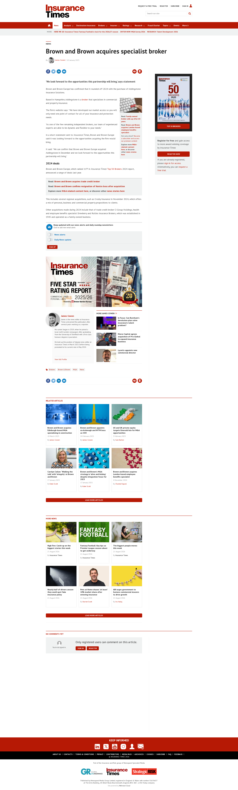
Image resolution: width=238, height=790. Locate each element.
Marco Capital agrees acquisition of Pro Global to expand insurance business (129, 338)
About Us (57, 754)
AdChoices (139, 754)
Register (164, 6)
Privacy (100, 754)
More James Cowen (105, 313)
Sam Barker (119, 440)
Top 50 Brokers (114, 168)
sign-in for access (172, 163)
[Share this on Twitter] (53, 71)
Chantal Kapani (121, 484)
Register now (173, 154)
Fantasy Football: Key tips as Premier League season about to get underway (93, 548)
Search (190, 14)
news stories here (116, 191)
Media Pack (127, 754)
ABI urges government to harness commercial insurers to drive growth (126, 592)
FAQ (169, 754)
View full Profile (61, 359)
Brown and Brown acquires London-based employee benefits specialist (125, 474)
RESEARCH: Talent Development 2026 (162, 32)
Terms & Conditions (84, 754)
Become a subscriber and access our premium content (130, 138)
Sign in (110, 66)
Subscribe (175, 6)
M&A (75, 369)
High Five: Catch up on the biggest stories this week (59, 546)
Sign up (52, 247)
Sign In (185, 6)
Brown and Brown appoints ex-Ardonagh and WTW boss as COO (93, 430)
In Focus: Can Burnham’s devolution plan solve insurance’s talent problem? (128, 322)
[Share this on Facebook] (48, 71)
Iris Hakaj (118, 602)
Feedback (178, 754)
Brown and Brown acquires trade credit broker (77, 181)
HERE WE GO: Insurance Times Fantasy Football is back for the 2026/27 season (86, 32)
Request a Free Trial (147, 6)
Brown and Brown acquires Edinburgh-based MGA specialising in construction (59, 430)
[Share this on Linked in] (59, 71)
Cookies (150, 754)
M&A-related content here (129, 147)
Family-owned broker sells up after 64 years (130, 119)
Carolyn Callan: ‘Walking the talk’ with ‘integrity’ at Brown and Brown (60, 474)
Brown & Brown (64, 369)
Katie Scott (54, 484)
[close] (142, 66)
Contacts (68, 754)
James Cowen (60, 60)
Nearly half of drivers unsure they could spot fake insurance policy (60, 592)
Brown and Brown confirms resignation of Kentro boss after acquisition (89, 186)
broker (85, 99)
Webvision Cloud (124, 786)
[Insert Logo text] (65, 17)
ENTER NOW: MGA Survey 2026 (132, 32)
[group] (185, 25)
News (48, 44)
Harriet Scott (87, 602)
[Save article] (140, 71)
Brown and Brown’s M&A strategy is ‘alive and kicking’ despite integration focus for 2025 (93, 475)
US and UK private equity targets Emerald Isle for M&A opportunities (126, 430)
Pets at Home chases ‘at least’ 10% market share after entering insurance (94, 592)
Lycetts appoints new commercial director (127, 351)
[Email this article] (64, 71)
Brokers (52, 369)
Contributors (112, 754)
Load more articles (94, 500)
